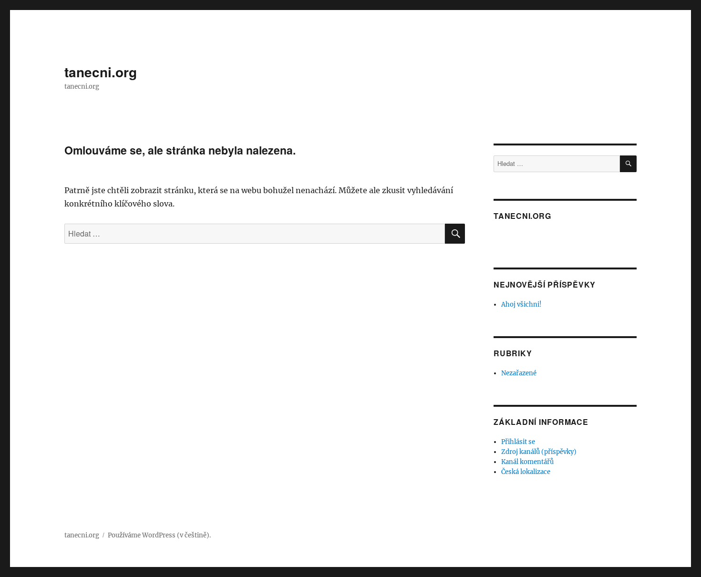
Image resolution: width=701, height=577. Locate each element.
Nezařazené (518, 373)
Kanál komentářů (527, 462)
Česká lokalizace (525, 472)
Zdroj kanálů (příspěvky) (539, 452)
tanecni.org (100, 72)
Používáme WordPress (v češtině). (159, 535)
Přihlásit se (518, 442)
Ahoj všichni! (521, 304)
